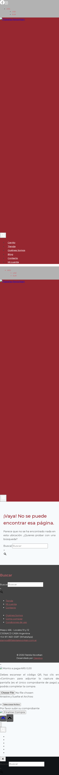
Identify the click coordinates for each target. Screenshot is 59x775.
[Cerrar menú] (1, 724)
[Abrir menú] (3, 498)
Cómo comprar (14, 618)
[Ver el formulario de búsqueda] (3, 235)
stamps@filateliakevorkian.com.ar (18, 640)
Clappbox (38, 658)
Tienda (11, 246)
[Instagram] (6, 3)
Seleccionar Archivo (11, 704)
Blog (10, 254)
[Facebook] (2, 3)
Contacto (13, 258)
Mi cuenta (11, 604)
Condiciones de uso (16, 622)
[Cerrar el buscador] (3, 759)
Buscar (7, 545)
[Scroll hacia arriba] (3, 719)
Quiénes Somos (16, 250)
